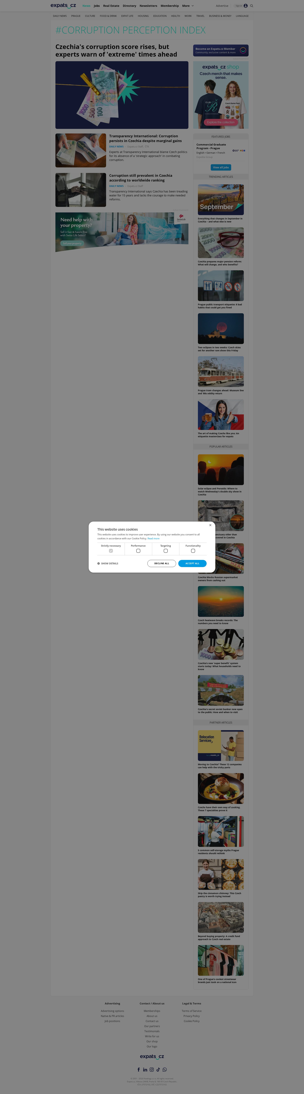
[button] (107, 563)
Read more (153, 538)
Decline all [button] (161, 563)
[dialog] (152, 546)
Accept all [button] (192, 563)
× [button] (210, 525)
